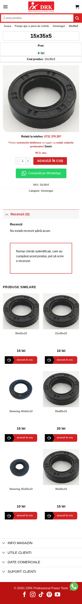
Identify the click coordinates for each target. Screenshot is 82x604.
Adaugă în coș (50, 160)
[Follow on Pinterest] (49, 595)
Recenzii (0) (20, 214)
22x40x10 (61, 333)
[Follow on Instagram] (32, 595)
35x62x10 (21, 333)
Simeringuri (59, 26)
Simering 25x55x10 (21, 489)
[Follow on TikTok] (41, 595)
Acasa (7, 26)
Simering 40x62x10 (21, 411)
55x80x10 (61, 411)
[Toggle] (6, 214)
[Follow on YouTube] (57, 595)
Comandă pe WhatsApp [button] (44, 173)
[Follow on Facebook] (24, 595)
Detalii (48, 146)
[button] (5, 7)
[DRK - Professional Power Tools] (41, 6)
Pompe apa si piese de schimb (32, 26)
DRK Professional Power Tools (47, 588)
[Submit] (77, 18)
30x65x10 (61, 489)
